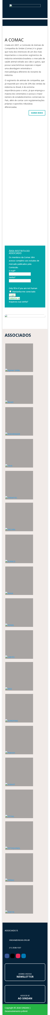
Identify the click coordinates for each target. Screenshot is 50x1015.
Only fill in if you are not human (23, 288)
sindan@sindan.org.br (19, 940)
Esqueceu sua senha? (18, 301)
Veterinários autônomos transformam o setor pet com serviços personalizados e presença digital (23, 141)
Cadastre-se (14, 298)
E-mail (12, 270)
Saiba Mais (37, 112)
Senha (12, 277)
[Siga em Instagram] (18, 956)
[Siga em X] (12, 956)
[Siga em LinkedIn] (23, 956)
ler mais (25, 175)
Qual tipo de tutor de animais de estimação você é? (25, 198)
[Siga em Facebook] (7, 956)
